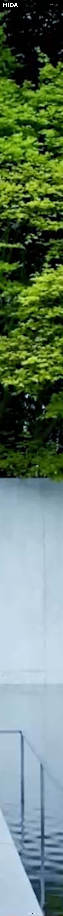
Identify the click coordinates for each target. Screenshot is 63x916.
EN (52, 4)
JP (50, 4)
